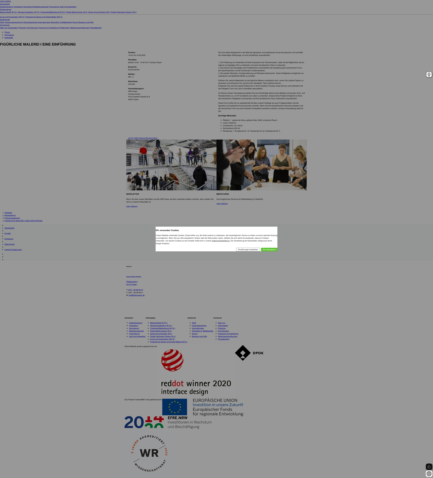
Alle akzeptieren (269, 249)
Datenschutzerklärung (221, 240)
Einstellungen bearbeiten (248, 249)
